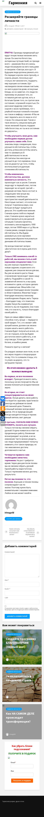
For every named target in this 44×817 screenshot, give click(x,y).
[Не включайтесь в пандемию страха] (22, 684)
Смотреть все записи (13, 519)
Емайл (7, 589)
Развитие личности (12, 12)
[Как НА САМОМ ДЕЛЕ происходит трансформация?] (22, 721)
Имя (7, 580)
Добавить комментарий (15, 29)
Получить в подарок (22, 781)
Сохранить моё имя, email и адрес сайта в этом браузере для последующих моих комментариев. (22, 609)
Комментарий (10, 552)
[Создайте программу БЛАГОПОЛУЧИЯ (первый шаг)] (22, 647)
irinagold (11, 26)
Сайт (6, 597)
